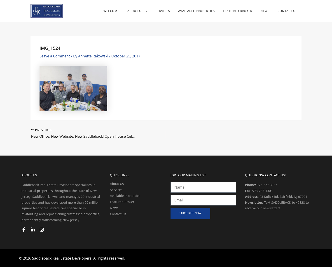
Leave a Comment (55, 56)
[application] (145, 11)
